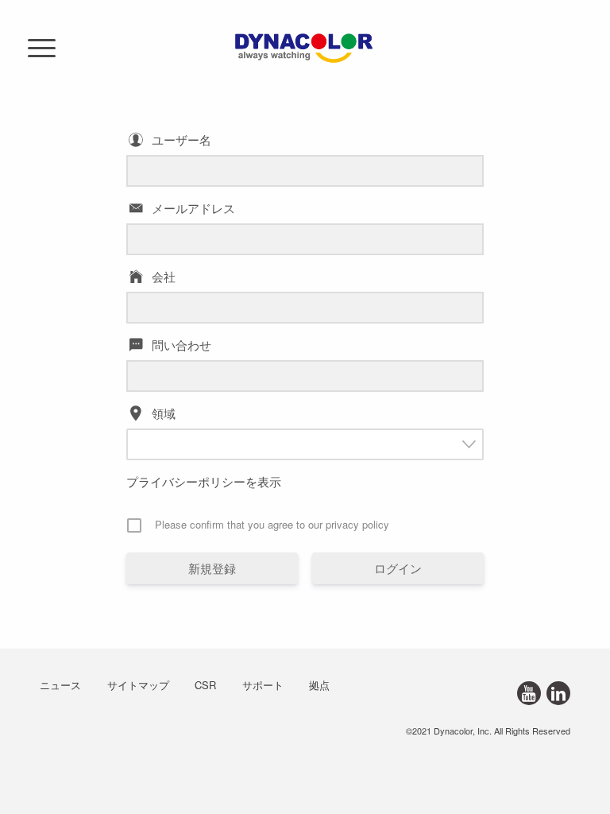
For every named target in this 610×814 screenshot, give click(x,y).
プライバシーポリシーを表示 (203, 481)
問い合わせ (181, 344)
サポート (263, 684)
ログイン (398, 568)
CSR (205, 684)
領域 (164, 413)
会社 (164, 276)
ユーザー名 (181, 139)
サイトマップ (138, 684)
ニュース (60, 684)
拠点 (319, 684)
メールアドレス (193, 208)
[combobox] (305, 444)
